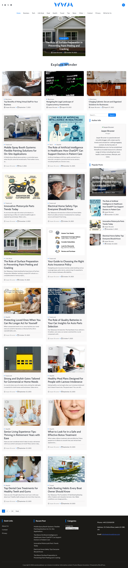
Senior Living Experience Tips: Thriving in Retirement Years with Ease (22, 435)
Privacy (98, 13)
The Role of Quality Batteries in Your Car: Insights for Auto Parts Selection (65, 323)
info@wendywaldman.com (111, 534)
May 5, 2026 (111, 192)
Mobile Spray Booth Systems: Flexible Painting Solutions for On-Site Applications (20, 150)
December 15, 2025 (112, 214)
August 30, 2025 (66, 107)
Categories (69, 526)
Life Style (41, 13)
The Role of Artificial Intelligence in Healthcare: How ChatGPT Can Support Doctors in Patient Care (65, 150)
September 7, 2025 (25, 107)
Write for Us (107, 13)
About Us (5, 526)
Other (81, 13)
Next (17, 511)
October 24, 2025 (111, 244)
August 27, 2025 (109, 107)
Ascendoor (86, 565)
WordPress (101, 565)
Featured (9, 144)
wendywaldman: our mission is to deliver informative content (53, 565)
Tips (68, 13)
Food (48, 13)
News (74, 13)
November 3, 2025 (112, 229)
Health (55, 13)
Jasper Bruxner (57, 52)
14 (12, 511)
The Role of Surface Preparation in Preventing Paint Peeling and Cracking (64, 45)
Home (18, 13)
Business (26, 13)
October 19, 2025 (71, 52)
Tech (33, 13)
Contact (90, 13)
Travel (62, 13)
